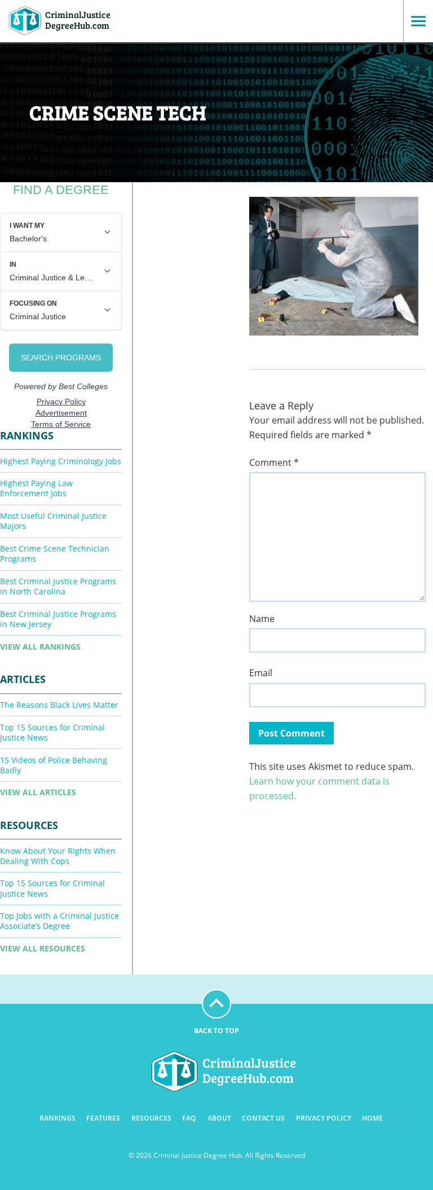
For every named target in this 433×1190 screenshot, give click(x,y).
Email (260, 673)
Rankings (57, 1118)
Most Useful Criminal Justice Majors (53, 520)
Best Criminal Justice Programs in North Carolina (58, 586)
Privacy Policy (323, 1118)
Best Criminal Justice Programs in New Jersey (58, 619)
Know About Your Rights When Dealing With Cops (58, 855)
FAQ (189, 1118)
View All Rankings (40, 646)
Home (372, 1118)
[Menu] (414, 21)
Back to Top (216, 1030)
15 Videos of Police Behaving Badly (53, 765)
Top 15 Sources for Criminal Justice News (52, 732)
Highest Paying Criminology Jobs (60, 461)
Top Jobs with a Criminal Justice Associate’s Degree (59, 920)
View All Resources (42, 948)
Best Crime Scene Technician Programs (54, 553)
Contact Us (263, 1118)
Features (103, 1118)
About (219, 1118)
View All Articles (38, 792)
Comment (274, 463)
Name (262, 619)
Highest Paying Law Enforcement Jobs (36, 488)
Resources (151, 1118)
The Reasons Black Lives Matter (59, 704)
